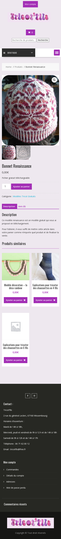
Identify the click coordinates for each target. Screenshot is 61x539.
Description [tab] (9, 206)
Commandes (12, 469)
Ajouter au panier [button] (14, 300)
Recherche (43, 40)
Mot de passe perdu (16, 487)
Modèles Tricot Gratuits (24, 196)
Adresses (10, 481)
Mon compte (30, 4)
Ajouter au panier (21, 186)
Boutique (12, 52)
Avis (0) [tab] (21, 206)
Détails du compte (15, 475)
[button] (57, 53)
